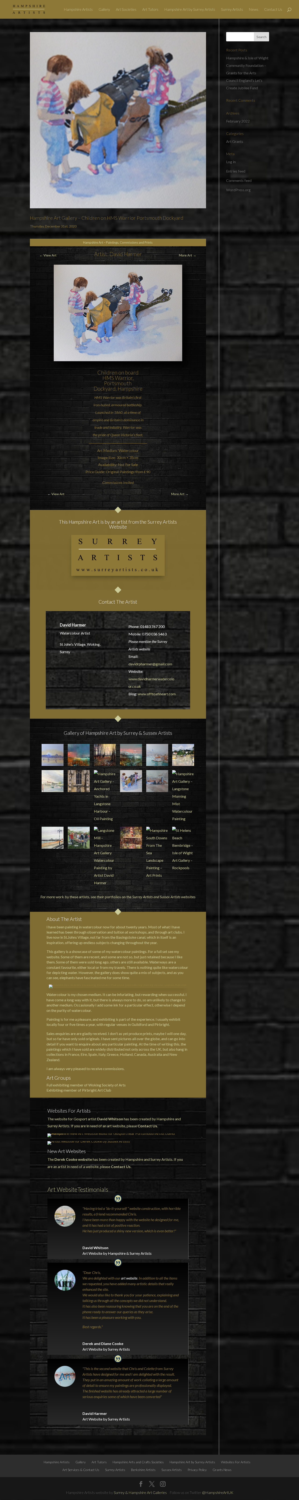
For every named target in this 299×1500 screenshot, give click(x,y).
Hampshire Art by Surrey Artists (189, 9)
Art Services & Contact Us (80, 1470)
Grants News (222, 1470)
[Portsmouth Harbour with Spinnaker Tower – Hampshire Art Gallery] (157, 755)
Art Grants (234, 141)
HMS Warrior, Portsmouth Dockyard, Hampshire (117, 383)
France (73, 1054)
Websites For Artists (235, 1462)
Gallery (104, 9)
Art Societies (126, 9)
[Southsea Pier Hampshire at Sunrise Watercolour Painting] (53, 755)
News (253, 9)
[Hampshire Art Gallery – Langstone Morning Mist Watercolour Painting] (183, 796)
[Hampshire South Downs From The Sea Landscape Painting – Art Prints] (157, 853)
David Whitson (110, 1119)
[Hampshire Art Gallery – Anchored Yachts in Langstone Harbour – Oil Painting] (105, 796)
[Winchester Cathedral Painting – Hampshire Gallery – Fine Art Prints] (79, 781)
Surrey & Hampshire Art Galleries (140, 1492)
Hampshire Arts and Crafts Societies (138, 1462)
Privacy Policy (197, 1470)
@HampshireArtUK (217, 1492)
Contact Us (273, 9)
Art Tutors (150, 9)
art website (129, 1278)
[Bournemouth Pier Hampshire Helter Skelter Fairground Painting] (131, 838)
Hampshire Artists (78, 9)
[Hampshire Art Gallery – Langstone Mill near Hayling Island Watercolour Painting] (157, 781)
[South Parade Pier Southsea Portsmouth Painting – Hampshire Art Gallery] (53, 838)
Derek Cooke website (73, 1159)
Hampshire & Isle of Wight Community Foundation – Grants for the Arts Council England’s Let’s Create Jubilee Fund (247, 73)
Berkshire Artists (143, 1470)
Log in (231, 161)
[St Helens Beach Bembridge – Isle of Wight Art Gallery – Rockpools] (183, 849)
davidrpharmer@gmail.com (150, 664)
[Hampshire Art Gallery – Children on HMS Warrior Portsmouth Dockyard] (131, 781)
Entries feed (235, 171)
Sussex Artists (170, 896)
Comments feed (239, 180)
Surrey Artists (232, 9)
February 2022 (238, 121)
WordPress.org (238, 190)
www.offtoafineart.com (157, 694)
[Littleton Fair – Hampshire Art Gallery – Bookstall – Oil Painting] (79, 838)
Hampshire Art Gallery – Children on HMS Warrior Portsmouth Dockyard (106, 218)
